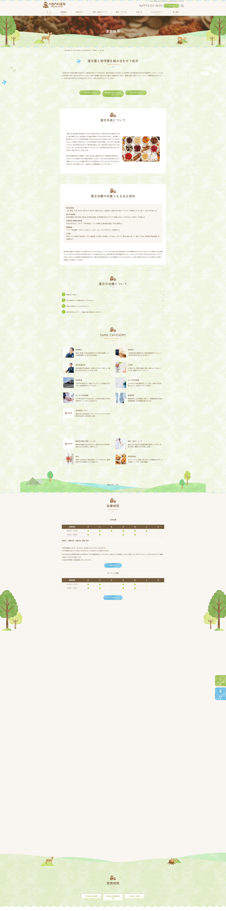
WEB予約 (171, 6)
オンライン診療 (220, 695)
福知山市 (110, 484)
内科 (117, 484)
